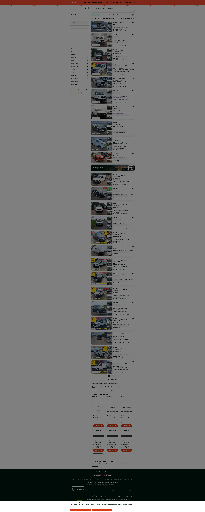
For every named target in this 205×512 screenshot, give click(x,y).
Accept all (80, 510)
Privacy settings (123, 510)
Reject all (102, 510)
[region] (102, 506)
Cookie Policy (99, 505)
